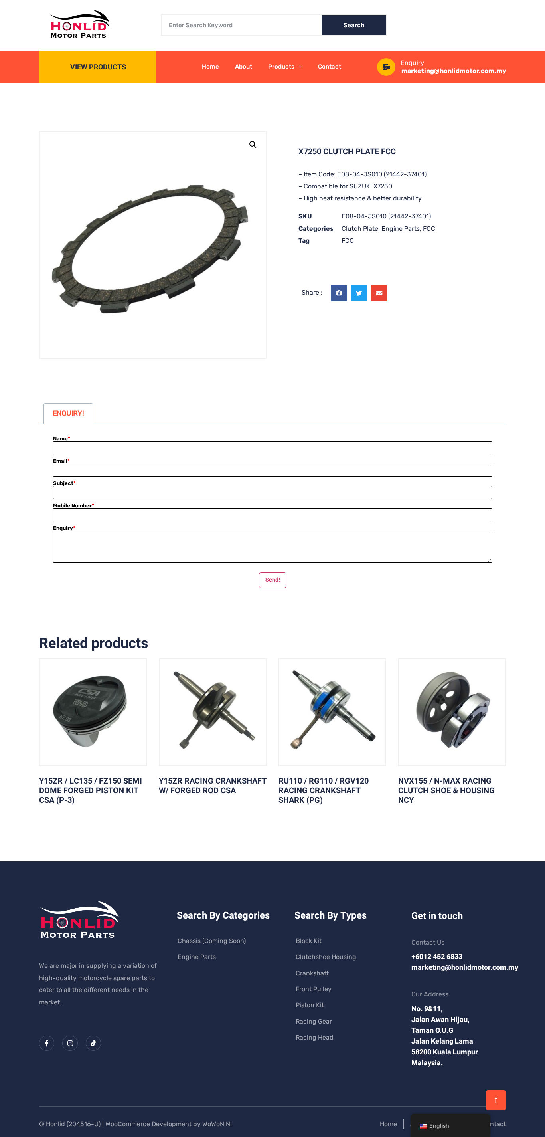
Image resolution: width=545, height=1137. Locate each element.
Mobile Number (73, 505)
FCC (429, 228)
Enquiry (64, 528)
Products (281, 66)
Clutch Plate (360, 228)
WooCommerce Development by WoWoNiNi (168, 1124)
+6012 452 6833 (436, 956)
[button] (253, 144)
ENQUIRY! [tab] (68, 413)
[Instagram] (69, 1043)
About (243, 66)
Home (210, 66)
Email (61, 461)
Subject (64, 483)
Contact (329, 66)
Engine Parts (400, 228)
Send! (272, 580)
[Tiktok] (93, 1043)
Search (354, 25)
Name (61, 438)
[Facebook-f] (46, 1043)
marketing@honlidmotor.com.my (453, 71)
